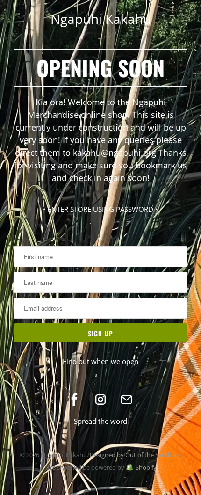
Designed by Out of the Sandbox (135, 455)
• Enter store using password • (100, 209)
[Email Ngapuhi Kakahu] (126, 399)
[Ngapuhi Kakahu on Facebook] (74, 399)
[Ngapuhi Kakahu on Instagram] (100, 399)
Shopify (146, 467)
